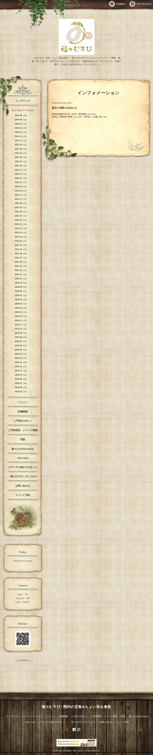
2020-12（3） (21, 279)
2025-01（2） (21, 166)
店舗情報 (23, 411)
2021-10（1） (21, 249)
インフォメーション (23, 110)
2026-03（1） (21, 132)
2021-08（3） (21, 253)
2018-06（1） (21, 387)
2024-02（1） (21, 191)
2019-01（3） (21, 362)
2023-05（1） (21, 216)
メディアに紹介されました (23, 467)
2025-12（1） (21, 136)
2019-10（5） (21, 329)
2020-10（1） (21, 283)
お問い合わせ (22, 486)
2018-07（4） (21, 383)
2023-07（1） (21, 207)
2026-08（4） (21, 115)
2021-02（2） (21, 270)
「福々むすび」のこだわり (23, 476)
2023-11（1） (21, 199)
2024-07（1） (21, 178)
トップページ (22, 101)
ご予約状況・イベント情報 (23, 430)
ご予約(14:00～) (23, 420)
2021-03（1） (21, 266)
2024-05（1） (21, 182)
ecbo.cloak (22, 458)
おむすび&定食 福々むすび (71, 751)
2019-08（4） (21, 337)
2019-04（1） (21, 354)
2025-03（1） (21, 161)
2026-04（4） (21, 128)
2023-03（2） (21, 220)
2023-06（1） (21, 212)
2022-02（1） (21, 237)
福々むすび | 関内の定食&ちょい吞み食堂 (76, 707)
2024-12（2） (21, 170)
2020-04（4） (21, 308)
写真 (22, 439)
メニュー (23, 402)
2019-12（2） (21, 320)
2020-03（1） (21, 312)
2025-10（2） (21, 145)
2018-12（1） (21, 366)
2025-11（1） (21, 140)
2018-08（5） (21, 379)
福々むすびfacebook (23, 449)
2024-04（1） (21, 186)
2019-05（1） (21, 350)
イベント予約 (22, 495)
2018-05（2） (21, 392)
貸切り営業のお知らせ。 (65, 108)
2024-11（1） (21, 174)
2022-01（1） (21, 241)
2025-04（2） (21, 157)
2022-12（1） (21, 228)
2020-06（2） (21, 299)
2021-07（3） (21, 258)
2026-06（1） (21, 120)
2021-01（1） (21, 274)
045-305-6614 (144, 4)
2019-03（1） (21, 358)
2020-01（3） (21, 316)
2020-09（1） (21, 287)
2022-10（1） (21, 232)
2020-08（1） (21, 291)
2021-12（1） (21, 245)
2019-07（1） (21, 341)
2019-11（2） (21, 325)
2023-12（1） (21, 195)
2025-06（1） (21, 149)
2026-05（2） (21, 124)
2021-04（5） (21, 262)
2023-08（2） (21, 203)
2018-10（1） (21, 375)
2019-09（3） (21, 333)
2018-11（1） (21, 371)
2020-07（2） (21, 295)
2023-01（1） (21, 224)
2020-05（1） (21, 304)
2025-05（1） (21, 153)
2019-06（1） (21, 345)
